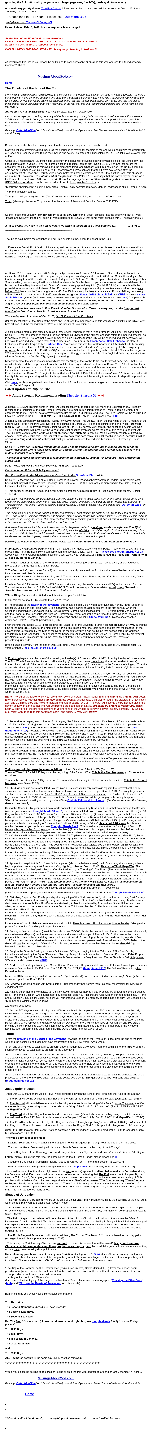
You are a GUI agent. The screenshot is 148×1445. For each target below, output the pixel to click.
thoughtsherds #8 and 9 (47, 811)
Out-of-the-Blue (26, 130)
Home (8, 82)
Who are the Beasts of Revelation (40, 1283)
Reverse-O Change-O (39, 22)
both (9, 1283)
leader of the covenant (45, 604)
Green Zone (98, 341)
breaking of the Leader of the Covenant (41, 1038)
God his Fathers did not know (85, 800)
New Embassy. (116, 341)
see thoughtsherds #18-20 (41, 647)
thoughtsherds (101, 1321)
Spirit (97, 1254)
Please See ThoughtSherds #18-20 (122, 551)
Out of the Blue (75, 16)
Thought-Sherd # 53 (81, 395)
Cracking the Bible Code (127, 1280)
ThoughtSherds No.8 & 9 (127, 892)
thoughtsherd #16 (94, 968)
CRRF (121, 294)
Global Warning (99, 616)
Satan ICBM (104, 294)
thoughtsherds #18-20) (20, 1080)
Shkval (83, 294)
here (124, 297)
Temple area (79, 1166)
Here (14, 382)
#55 (25, 727)
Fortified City (54, 344)
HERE (115, 415)
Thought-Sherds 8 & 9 (64, 826)
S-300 (92, 294)
